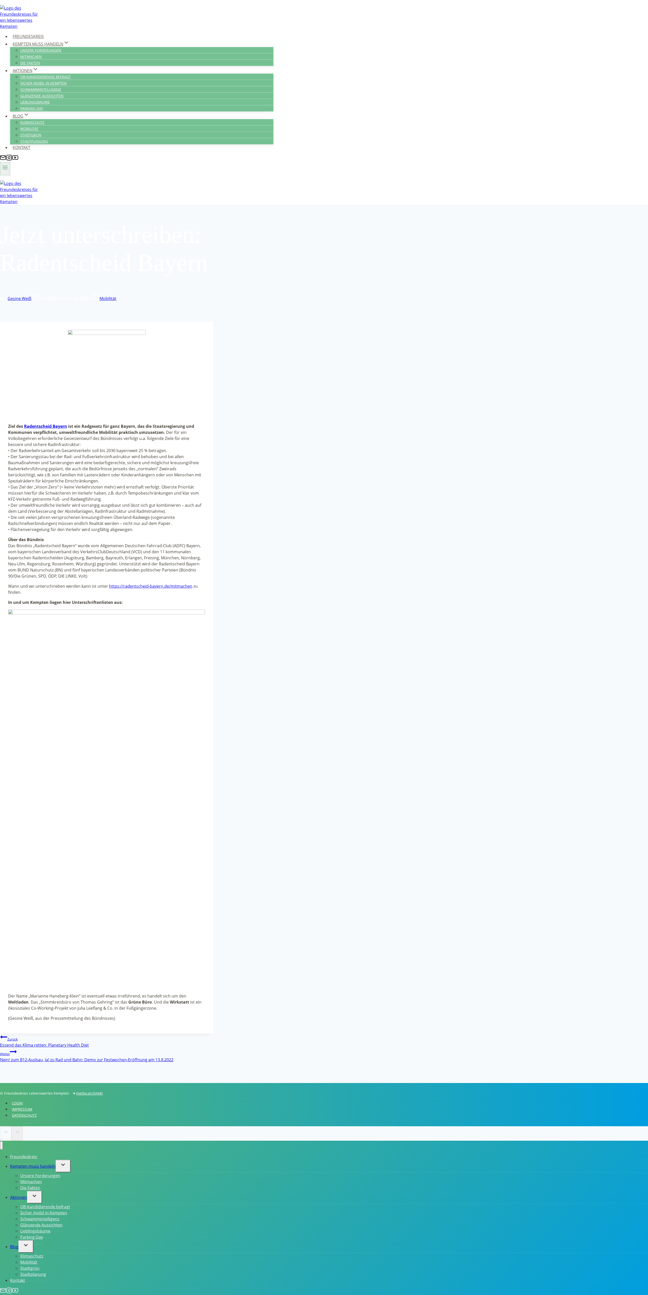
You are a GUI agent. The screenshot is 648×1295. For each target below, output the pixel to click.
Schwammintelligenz (40, 89)
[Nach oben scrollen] (5, 1133)
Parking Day (31, 108)
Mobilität (29, 128)
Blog (14, 1246)
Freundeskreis (28, 36)
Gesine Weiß (19, 298)
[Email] (3, 159)
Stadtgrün (30, 135)
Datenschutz (24, 1115)
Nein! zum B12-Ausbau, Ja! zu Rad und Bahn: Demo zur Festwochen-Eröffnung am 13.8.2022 (86, 1057)
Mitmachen (31, 56)
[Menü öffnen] (5, 168)
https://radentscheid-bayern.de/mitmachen (150, 586)
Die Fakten (30, 62)
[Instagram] (9, 159)
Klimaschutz (32, 122)
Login (17, 1103)
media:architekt (89, 1093)
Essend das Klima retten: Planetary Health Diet (44, 1042)
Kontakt (21, 147)
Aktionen (18, 1197)
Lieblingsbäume (35, 102)
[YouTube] (15, 159)
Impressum (22, 1109)
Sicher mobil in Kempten (43, 83)
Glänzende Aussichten (42, 95)
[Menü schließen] (1, 1145)
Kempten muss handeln (33, 1166)
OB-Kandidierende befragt (45, 76)
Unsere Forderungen (40, 50)
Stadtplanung (34, 141)
